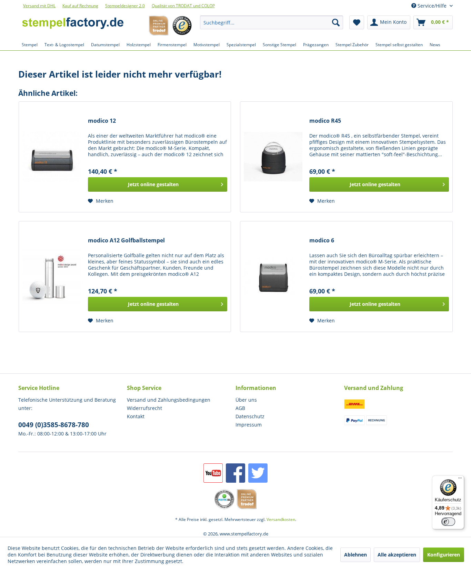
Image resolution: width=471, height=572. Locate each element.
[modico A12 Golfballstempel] (51, 276)
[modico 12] (51, 157)
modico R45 (325, 120)
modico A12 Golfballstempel (126, 240)
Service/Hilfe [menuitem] (432, 5)
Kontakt (135, 416)
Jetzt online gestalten (153, 184)
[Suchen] (336, 22)
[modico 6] (273, 276)
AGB (240, 408)
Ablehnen (355, 554)
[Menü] (460, 479)
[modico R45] (273, 157)
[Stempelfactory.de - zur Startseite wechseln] (73, 24)
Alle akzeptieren (397, 554)
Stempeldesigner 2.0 (125, 6)
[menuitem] (271, 22)
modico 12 (102, 120)
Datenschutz (250, 416)
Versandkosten (281, 519)
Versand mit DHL (39, 6)
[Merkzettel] (356, 22)
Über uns (246, 400)
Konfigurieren (443, 554)
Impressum (249, 424)
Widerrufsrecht (144, 408)
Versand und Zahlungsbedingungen (168, 400)
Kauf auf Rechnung (80, 6)
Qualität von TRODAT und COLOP (183, 6)
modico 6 (321, 240)
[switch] (448, 522)
